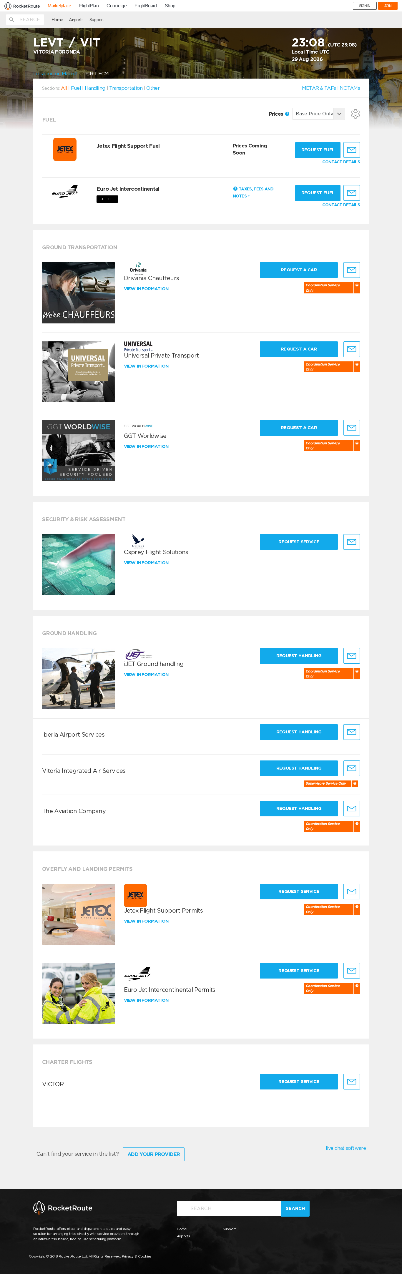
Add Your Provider (153, 1154)
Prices (277, 114)
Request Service (298, 541)
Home (57, 19)
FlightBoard (145, 6)
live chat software (346, 1148)
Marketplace (59, 6)
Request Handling (299, 655)
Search (295, 1208)
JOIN (387, 6)
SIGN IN (365, 6)
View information (147, 288)
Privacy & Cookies (137, 1256)
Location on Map (53, 74)
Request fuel (318, 149)
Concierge (117, 6)
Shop (170, 6)
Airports (76, 19)
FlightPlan (89, 6)
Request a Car (299, 270)
